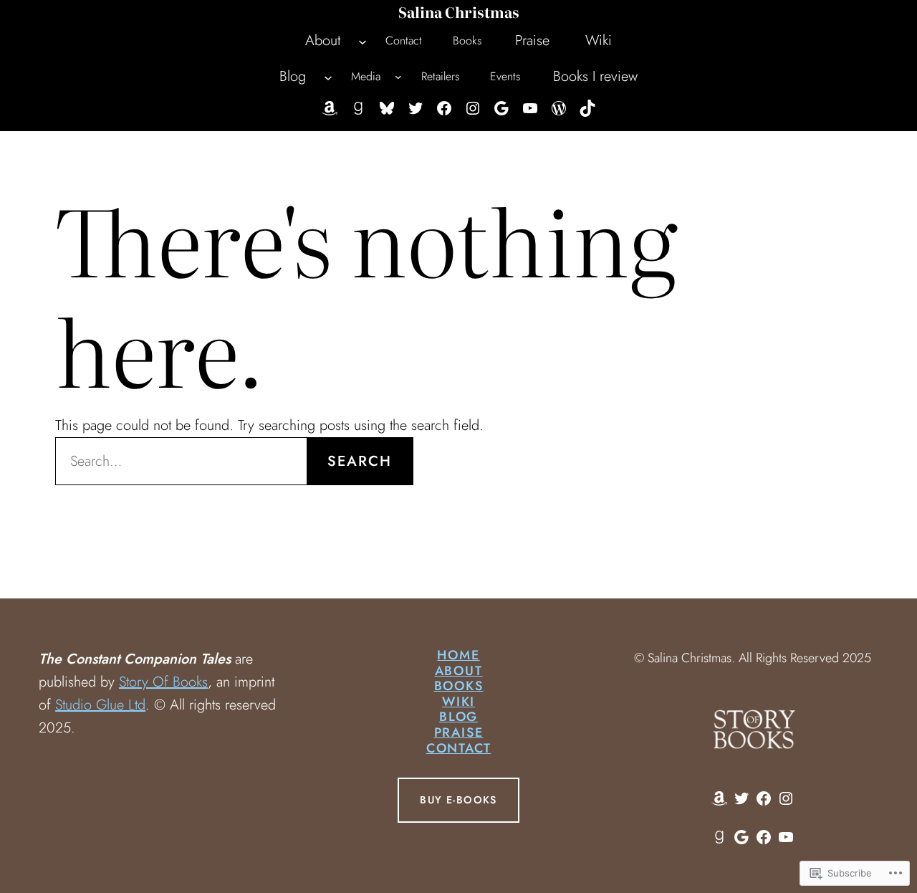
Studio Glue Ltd (100, 704)
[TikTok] (587, 108)
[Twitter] (415, 108)
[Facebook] (444, 108)
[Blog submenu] (328, 76)
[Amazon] (329, 108)
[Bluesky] (386, 108)
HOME (458, 655)
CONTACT (458, 748)
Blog (458, 716)
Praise (459, 732)
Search (359, 461)
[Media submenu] (398, 76)
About (459, 671)
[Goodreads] (358, 108)
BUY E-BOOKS (458, 800)
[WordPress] (558, 108)
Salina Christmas (458, 11)
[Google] (501, 108)
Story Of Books (163, 682)
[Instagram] (472, 108)
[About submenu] (362, 41)
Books (459, 686)
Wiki (458, 701)
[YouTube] (530, 108)
